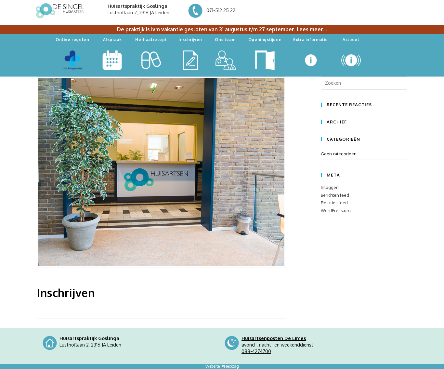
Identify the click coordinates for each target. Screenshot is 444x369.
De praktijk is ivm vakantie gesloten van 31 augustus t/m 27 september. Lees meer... (222, 29)
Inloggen (330, 187)
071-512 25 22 (220, 10)
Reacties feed (334, 202)
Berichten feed (335, 195)
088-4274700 (256, 351)
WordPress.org (336, 210)
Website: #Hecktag (222, 366)
